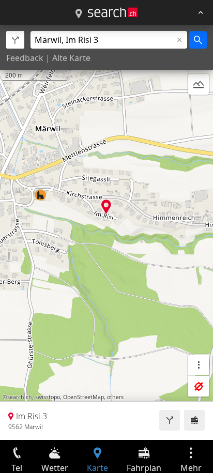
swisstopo (47, 397)
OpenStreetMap (83, 397)
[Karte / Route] (78, 14)
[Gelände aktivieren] (198, 84)
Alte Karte (71, 58)
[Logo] (113, 12)
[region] (106, 232)
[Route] (169, 420)
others (115, 397)
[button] (106, 206)
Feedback (24, 58)
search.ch (19, 397)
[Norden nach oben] (198, 109)
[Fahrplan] (194, 420)
